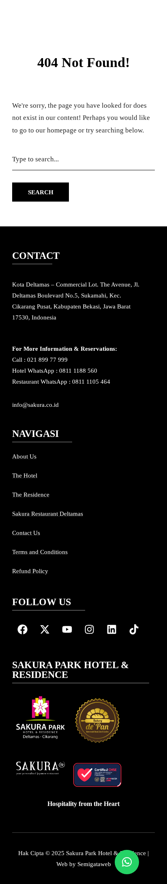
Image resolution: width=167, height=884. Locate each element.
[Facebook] (22, 629)
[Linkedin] (111, 629)
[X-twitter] (44, 629)
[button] (127, 862)
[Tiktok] (134, 629)
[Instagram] (89, 629)
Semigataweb (94, 864)
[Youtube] (67, 629)
